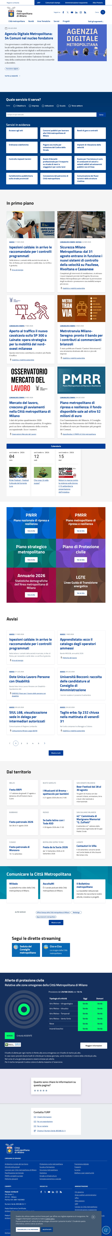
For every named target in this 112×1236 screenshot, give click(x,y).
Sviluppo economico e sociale (50, 1178)
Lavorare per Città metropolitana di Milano (20, 1170)
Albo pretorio (79, 1201)
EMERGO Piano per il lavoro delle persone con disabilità (29, 694)
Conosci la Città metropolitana (86, 1206)
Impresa (35, 105)
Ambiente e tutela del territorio (16, 1164)
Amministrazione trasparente (76, 2)
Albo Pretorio (98, 2)
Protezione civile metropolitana (51, 1164)
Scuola (62, 105)
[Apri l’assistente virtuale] (106, 1230)
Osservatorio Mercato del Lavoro (24, 434)
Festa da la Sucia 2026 (55, 847)
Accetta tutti (47, 1229)
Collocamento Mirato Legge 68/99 (24, 730)
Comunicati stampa (53, 2)
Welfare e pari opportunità (84, 1173)
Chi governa (79, 1192)
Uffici (77, 1198)
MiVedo (13, 883)
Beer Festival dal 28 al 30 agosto (89, 788)
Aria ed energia (17, 270)
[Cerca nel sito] (103, 12)
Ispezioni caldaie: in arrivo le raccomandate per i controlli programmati (30, 643)
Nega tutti (93, 1217)
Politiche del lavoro (70, 657)
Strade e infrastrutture (48, 1176)
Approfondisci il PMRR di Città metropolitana (79, 434)
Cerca (101, 114)
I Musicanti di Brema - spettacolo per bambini (56, 792)
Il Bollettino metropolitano (85, 885)
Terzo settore (77, 105)
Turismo (77, 1170)
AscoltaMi (48, 883)
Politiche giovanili (11, 1178)
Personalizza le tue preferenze (27, 1229)
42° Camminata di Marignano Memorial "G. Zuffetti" (88, 819)
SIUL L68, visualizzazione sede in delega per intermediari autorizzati (28, 716)
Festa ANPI (15, 789)
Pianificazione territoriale (14, 1173)
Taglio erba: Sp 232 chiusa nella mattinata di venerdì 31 (79, 716)
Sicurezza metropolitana (49, 1170)
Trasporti (77, 1167)
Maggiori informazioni (94, 1045)
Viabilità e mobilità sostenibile (74, 288)
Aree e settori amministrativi (85, 1195)
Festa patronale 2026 (21, 821)
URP (38, 2)
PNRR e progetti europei (14, 1176)
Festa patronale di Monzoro (19, 848)
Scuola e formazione (47, 1167)
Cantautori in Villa (86, 845)
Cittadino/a (21, 105)
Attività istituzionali (12, 1167)
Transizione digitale (81, 1164)
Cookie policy (50, 1218)
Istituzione (49, 105)
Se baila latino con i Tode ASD (53, 822)
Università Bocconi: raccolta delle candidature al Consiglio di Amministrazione (81, 683)
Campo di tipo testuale (15, 114)
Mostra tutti (56, 753)
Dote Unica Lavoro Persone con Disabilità (29, 679)
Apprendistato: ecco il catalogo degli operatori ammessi (78, 643)
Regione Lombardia (13, 3)
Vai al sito (31, 530)
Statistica (43, 1173)
